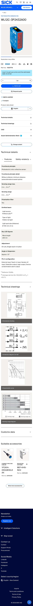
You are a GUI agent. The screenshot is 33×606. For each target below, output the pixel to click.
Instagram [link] (4, 565)
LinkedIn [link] (4, 560)
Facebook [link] (4, 562)
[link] (6, 2)
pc (18, 80)
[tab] (8, 159)
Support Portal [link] (5, 548)
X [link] (1, 568)
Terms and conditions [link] (16, 591)
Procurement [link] (5, 550)
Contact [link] (3, 545)
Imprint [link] (16, 588)
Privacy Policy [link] (16, 597)
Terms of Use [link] (16, 594)
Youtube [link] (3, 571)
